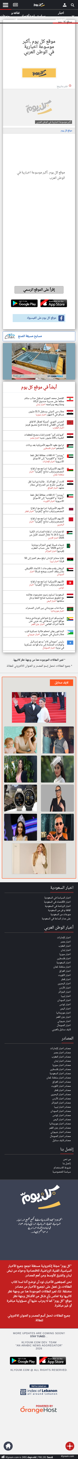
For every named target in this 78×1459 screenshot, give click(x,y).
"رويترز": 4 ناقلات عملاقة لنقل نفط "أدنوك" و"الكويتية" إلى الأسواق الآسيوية (47, 458)
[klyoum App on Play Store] (24, 1364)
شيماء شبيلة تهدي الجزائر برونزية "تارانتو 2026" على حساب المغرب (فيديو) (47, 548)
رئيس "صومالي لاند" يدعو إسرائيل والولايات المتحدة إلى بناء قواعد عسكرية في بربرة (44, 644)
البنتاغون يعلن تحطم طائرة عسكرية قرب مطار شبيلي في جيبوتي (44, 633)
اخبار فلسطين (64, 958)
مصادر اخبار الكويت (61, 1086)
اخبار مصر (66, 942)
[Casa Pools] (39, 361)
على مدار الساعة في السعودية (56, 918)
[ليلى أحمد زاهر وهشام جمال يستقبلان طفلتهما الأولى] (39, 708)
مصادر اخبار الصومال (60, 1136)
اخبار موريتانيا (63, 1013)
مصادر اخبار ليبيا (62, 1107)
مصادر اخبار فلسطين (60, 1069)
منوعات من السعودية (60, 914)
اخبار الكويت (64, 975)
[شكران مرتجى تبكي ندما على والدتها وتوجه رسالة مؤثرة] (57, 798)
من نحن (67, 1159)
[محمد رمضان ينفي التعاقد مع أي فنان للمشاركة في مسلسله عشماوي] (57, 827)
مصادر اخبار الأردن (61, 1098)
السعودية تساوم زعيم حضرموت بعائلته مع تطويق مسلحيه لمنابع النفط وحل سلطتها (45, 598)
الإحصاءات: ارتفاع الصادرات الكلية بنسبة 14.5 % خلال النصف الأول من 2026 (46, 534)
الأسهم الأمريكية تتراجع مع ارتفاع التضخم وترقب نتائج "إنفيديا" (47, 470)
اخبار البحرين (64, 983)
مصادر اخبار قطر (62, 1090)
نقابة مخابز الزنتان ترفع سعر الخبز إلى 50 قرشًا (44, 560)
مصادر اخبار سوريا (61, 1065)
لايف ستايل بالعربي (61, 1029)
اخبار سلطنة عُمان (62, 967)
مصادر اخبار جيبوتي (60, 1132)
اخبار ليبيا (66, 996)
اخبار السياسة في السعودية (57, 898)
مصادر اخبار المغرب (61, 1057)
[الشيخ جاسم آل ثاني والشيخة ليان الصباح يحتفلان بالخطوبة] (57, 769)
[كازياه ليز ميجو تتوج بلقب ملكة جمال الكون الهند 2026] (20, 827)
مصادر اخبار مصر (62, 1052)
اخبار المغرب (64, 946)
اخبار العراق (65, 971)
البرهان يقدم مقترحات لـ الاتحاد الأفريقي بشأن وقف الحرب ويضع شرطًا (44, 570)
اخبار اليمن (65, 1008)
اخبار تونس (65, 1004)
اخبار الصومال (64, 1025)
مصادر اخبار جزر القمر (60, 1128)
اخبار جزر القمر (63, 1017)
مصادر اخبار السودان (60, 1111)
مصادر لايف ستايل (61, 1140)
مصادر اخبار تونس (61, 1115)
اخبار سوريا (65, 954)
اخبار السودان (64, 1000)
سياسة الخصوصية (61, 1172)
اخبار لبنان (66, 950)
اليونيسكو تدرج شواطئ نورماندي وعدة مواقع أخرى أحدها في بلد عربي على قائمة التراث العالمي (45, 621)
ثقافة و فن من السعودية (59, 910)
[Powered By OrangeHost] (39, 1413)
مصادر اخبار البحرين (61, 1094)
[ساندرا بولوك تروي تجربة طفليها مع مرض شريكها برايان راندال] (20, 769)
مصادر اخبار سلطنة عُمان (58, 1077)
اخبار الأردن (65, 988)
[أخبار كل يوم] (39, 5)
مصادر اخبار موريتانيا (60, 1123)
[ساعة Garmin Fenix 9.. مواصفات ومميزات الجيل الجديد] (20, 798)
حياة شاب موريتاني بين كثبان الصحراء (45, 608)
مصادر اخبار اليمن (62, 1119)
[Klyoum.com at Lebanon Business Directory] (39, 1395)
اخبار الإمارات (64, 937)
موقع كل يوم (66, 131)
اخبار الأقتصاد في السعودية (57, 902)
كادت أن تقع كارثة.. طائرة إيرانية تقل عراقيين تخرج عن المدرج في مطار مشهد (46, 484)
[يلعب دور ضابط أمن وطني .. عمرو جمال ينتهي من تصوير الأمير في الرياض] (57, 740)
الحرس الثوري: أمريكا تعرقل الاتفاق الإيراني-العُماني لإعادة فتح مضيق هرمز (44, 423)
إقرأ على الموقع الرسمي (39, 290)
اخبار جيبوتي (64, 1021)
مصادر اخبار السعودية (60, 1073)
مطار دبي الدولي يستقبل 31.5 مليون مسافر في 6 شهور (46, 413)
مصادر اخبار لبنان (62, 1061)
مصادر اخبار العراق (61, 1082)
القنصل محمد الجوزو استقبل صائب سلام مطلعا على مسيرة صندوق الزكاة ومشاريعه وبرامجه (44, 401)
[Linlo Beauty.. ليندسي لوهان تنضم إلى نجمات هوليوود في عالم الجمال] (39, 859)
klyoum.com (67, 1456)
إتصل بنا (67, 1163)
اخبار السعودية (63, 962)
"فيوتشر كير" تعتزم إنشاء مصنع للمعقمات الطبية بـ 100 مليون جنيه (44, 436)
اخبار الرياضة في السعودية (58, 906)
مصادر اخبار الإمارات (60, 1048)
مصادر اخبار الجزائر (61, 1103)
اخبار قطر (66, 979)
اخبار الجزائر (64, 992)
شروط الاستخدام (62, 1167)
